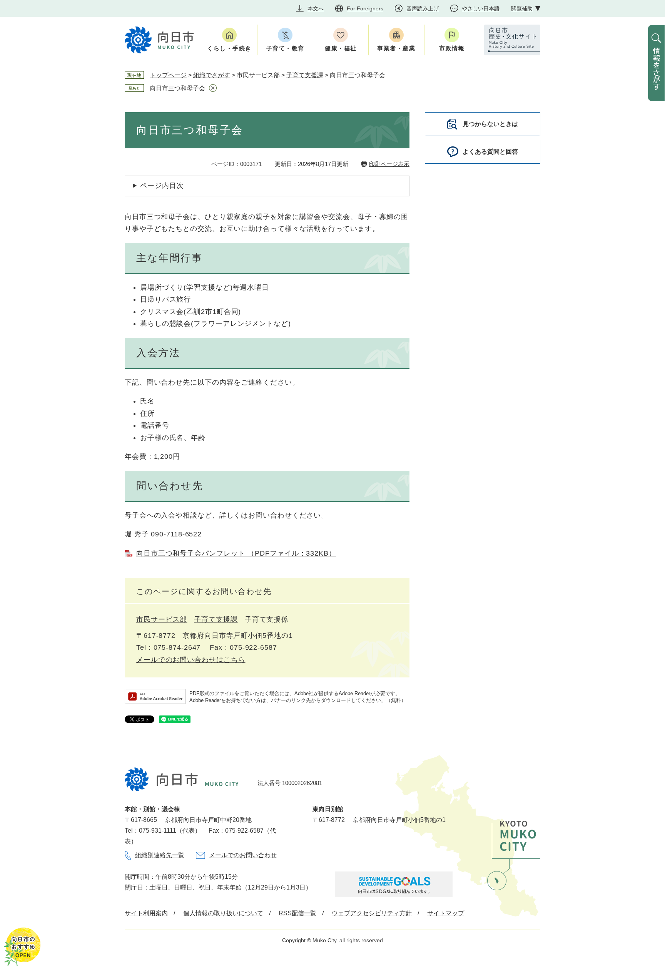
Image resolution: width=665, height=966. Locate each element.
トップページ (168, 75)
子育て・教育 (285, 48)
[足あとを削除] (213, 88)
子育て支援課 (304, 75)
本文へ (315, 8)
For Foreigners (365, 8)
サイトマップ (445, 913)
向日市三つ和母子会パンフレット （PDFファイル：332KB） (236, 553)
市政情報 (451, 48)
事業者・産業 (396, 48)
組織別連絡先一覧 (159, 855)
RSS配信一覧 (297, 913)
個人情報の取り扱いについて (223, 913)
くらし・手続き (229, 48)
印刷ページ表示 (389, 164)
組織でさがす (211, 75)
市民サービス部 (161, 619)
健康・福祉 (341, 48)
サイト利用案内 (146, 913)
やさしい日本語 (481, 8)
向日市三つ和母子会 (177, 88)
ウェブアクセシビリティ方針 (372, 913)
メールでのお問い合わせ (243, 855)
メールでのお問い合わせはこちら (191, 660)
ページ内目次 (162, 185)
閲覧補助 (522, 8)
